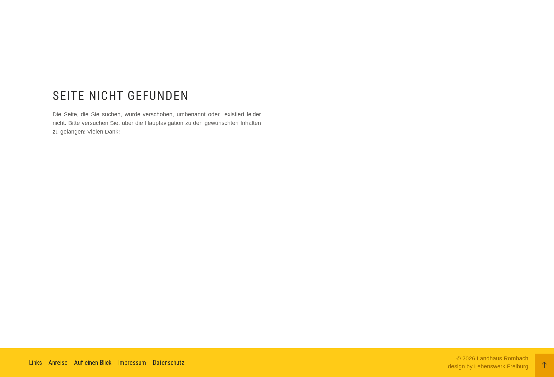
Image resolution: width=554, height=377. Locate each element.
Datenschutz (168, 362)
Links (35, 362)
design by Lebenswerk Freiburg (488, 366)
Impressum (132, 362)
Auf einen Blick (93, 362)
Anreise (58, 362)
